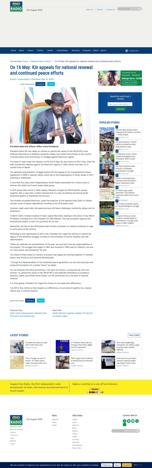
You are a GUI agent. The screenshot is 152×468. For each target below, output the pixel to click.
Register (13, 441)
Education (75, 442)
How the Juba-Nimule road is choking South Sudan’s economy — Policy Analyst (128, 132)
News (21, 50)
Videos (96, 50)
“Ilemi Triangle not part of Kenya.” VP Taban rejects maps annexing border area (36, 360)
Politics (40, 50)
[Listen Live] (126, 51)
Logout (12, 444)
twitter (51, 84)
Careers (100, 9)
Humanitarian (62, 50)
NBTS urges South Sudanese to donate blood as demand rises (82, 360)
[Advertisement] (76, 30)
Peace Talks (76, 448)
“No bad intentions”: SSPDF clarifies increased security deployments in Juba (126, 144)
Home (13, 50)
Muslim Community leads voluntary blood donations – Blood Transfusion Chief (126, 180)
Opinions (75, 425)
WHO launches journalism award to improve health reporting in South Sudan (126, 360)
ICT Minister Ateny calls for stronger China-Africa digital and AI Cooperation (81, 344)
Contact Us (111, 9)
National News (37, 61)
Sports (103, 50)
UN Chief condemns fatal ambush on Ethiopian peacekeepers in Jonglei (125, 168)
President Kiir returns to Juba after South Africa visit (36, 343)
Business (76, 50)
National (55, 419)
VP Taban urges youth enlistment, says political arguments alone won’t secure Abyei (127, 194)
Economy (75, 439)
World (54, 425)
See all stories (134, 335)
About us (89, 9)
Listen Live (128, 82)
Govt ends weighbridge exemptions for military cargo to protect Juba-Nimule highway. (128, 346)
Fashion (75, 431)
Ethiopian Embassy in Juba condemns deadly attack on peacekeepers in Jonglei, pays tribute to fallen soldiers (127, 219)
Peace (30, 50)
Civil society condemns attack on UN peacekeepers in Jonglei (127, 205)
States (54, 422)
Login (12, 438)
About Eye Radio (16, 427)
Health (50, 50)
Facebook (40, 84)
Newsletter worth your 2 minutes (120, 97)
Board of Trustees (16, 429)
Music (74, 428)
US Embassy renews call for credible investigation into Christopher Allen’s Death (126, 156)
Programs (87, 50)
